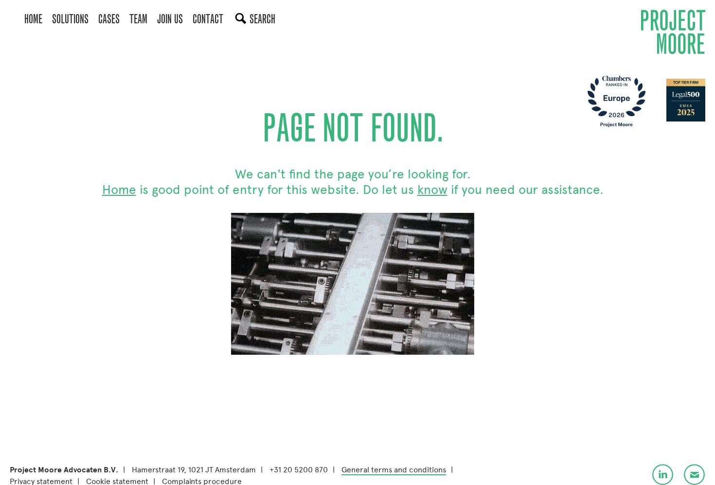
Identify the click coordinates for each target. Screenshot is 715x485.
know (432, 189)
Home (33, 19)
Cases (109, 19)
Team (138, 19)
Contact (208, 19)
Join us (170, 19)
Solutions (70, 19)
